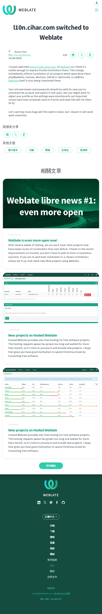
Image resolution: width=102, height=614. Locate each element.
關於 (52, 571)
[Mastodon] (51, 502)
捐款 (52, 548)
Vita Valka (54, 599)
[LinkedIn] (39, 502)
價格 (52, 537)
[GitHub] (63, 502)
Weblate (27, 10)
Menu (96, 10)
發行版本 (13, 150)
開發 (47, 150)
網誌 (10, 55)
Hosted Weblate (23, 55)
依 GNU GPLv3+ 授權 (62, 593)
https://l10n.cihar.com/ (43, 67)
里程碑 (83, 150)
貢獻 (52, 542)
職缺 (52, 554)
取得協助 (52, 559)
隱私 (47, 599)
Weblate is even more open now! (33, 240)
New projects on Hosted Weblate (32, 335)
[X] (45, 502)
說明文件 (52, 576)
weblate (51, 495)
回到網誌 (51, 465)
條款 (42, 599)
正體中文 (50, 516)
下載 (52, 531)
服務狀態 (51, 588)
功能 (31, 150)
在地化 (65, 150)
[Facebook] (57, 502)
